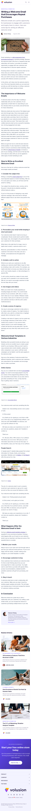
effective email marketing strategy (16, 532)
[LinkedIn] (17, 794)
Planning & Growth (8, 687)
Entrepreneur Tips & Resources (11, 653)
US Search (27, 455)
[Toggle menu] (29, 2)
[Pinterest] (14, 794)
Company (4, 777)
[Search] (26, 2)
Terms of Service (19, 807)
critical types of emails (14, 149)
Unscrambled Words (12, 400)
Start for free (14, 762)
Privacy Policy (11, 807)
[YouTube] (22, 794)
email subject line (17, 176)
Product (3, 774)
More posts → (11, 622)
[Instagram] (20, 794)
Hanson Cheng (7, 33)
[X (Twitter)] (11, 794)
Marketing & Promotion (7, 9)
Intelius (19, 455)
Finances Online (11, 225)
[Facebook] (8, 794)
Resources (4, 780)
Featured (4, 783)
